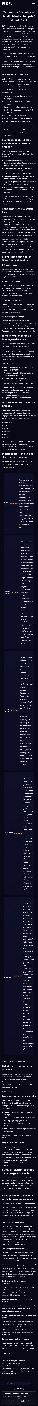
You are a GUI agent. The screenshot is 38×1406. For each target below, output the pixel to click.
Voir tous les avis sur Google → (13, 1061)
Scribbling (7, 115)
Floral (6, 101)
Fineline (6, 118)
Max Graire (8, 422)
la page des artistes (24, 173)
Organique (8, 121)
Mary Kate (7, 431)
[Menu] (33, 4)
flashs (4, 395)
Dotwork (7, 107)
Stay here (11, 1401)
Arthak (6, 437)
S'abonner (19, 1388)
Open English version (25, 1401)
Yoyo (5, 425)
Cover (6, 133)
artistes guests (7, 199)
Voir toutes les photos (10, 1091)
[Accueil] (7, 4)
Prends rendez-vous (25, 1361)
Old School (8, 110)
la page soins (30, 331)
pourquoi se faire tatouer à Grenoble (15, 1371)
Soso (5, 434)
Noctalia (7, 428)
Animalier (7, 96)
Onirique (7, 127)
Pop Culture (8, 130)
